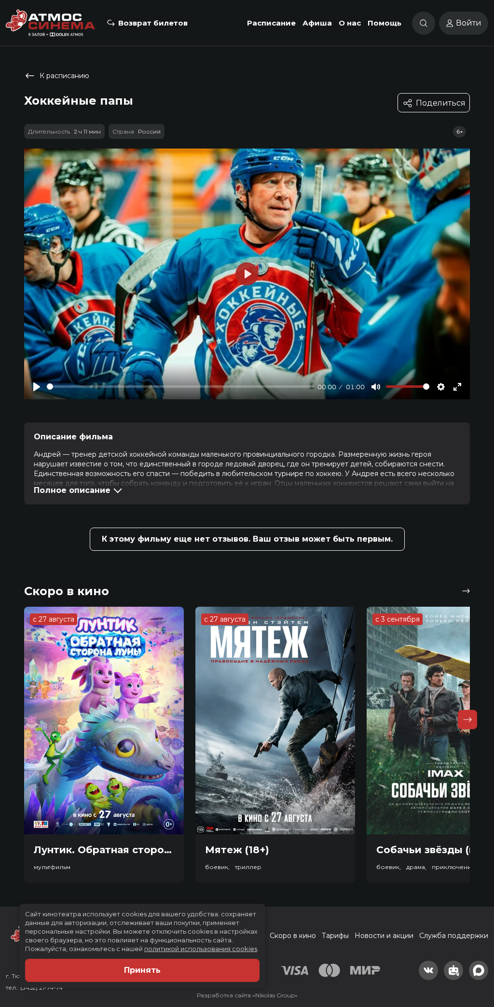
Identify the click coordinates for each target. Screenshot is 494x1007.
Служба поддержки (453, 935)
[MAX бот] (478, 970)
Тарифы (335, 935)
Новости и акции (384, 935)
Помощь (384, 22)
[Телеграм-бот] (453, 970)
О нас (350, 22)
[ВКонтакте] (428, 970)
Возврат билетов (153, 22)
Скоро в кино (293, 935)
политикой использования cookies (200, 949)
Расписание (271, 22)
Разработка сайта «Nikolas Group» (247, 995)
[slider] (180, 386)
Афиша (317, 22)
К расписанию (64, 75)
